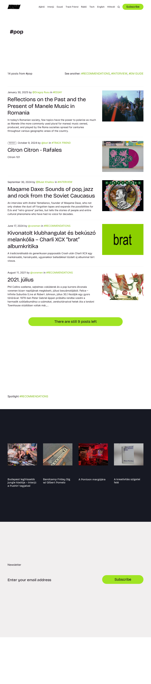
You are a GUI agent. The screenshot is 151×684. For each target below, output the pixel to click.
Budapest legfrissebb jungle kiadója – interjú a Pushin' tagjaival (22, 482)
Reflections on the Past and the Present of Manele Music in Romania (47, 106)
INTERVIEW (120, 73)
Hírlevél (111, 6)
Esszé (60, 6)
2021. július (21, 279)
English (101, 6)
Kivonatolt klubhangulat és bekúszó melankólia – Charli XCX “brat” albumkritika (52, 240)
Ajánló (42, 6)
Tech (91, 6)
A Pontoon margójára (92, 479)
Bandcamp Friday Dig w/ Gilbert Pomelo (56, 481)
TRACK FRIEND (62, 142)
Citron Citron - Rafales (35, 150)
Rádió (84, 6)
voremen (35, 225)
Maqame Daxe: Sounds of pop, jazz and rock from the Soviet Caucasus (51, 192)
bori (46, 142)
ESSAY (58, 92)
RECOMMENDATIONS (96, 73)
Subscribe (132, 6)
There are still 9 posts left (75, 321)
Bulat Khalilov (46, 182)
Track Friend (72, 6)
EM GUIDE (136, 73)
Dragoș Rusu (42, 92)
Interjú (50, 6)
